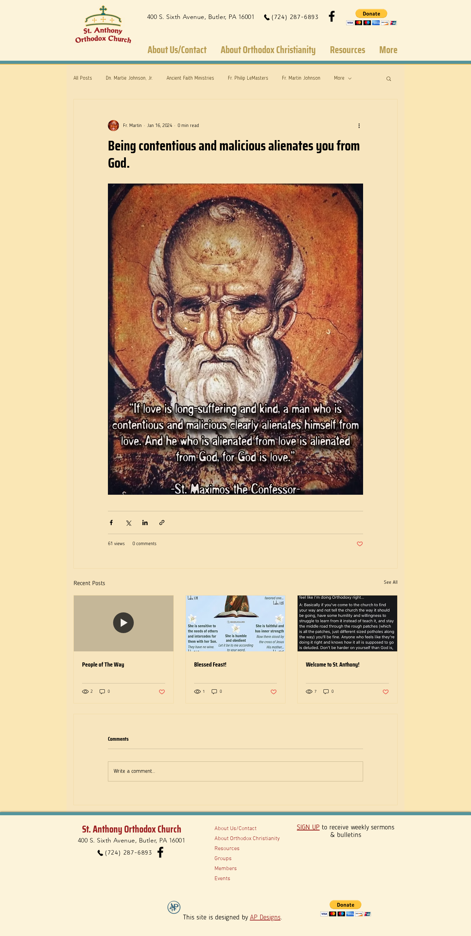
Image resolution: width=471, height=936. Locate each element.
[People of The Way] (123, 623)
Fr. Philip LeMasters (248, 78)
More (339, 78)
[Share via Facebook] (111, 522)
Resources (227, 848)
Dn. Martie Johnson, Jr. (129, 78)
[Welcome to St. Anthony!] (347, 623)
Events (222, 878)
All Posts (82, 78)
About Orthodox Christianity (247, 838)
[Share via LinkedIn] (145, 522)
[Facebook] (331, 16)
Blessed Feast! (210, 664)
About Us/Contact (235, 828)
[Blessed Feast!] (235, 623)
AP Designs (265, 917)
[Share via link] (162, 522)
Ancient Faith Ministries (190, 78)
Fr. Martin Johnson (301, 78)
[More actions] (359, 125)
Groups (223, 858)
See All (391, 582)
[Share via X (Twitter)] (128, 522)
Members (225, 868)
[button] (371, 17)
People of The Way (103, 664)
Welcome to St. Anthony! (333, 664)
